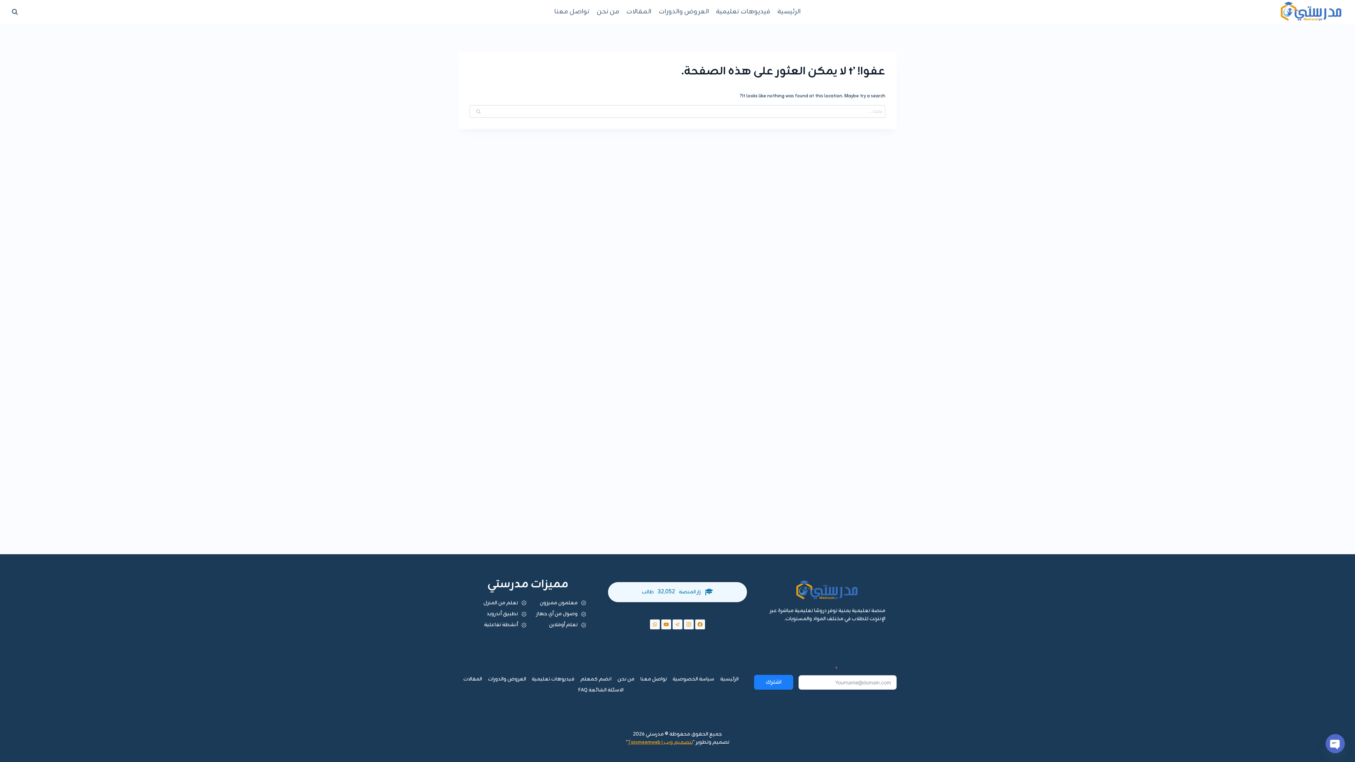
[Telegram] (677, 624)
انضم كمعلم (596, 679)
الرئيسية (789, 11)
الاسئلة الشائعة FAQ (601, 690)
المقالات (638, 11)
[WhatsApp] (655, 624)
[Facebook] (700, 624)
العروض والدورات (684, 11)
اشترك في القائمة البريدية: (868, 669)
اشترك (774, 682)
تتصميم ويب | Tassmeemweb (660, 742)
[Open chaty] (1335, 743)
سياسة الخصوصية (693, 679)
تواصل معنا (572, 11)
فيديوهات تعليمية (743, 11)
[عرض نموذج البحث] (14, 11)
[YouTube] (666, 624)
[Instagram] (689, 624)
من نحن (608, 11)
